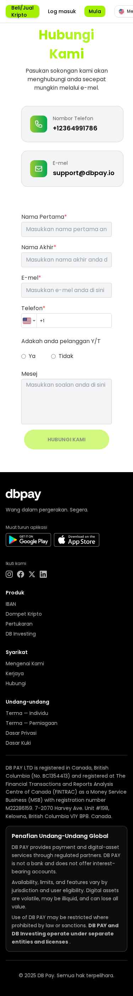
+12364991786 (75, 128)
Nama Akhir (38, 247)
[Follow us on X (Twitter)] (31, 574)
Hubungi (16, 683)
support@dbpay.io (84, 172)
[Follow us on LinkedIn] (43, 574)
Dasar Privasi (21, 733)
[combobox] (29, 320)
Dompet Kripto (24, 613)
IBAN (11, 604)
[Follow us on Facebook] (20, 574)
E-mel (31, 278)
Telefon (33, 308)
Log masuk (62, 11)
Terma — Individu (27, 713)
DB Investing (21, 633)
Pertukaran (19, 623)
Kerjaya (15, 673)
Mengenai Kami (25, 663)
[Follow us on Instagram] (9, 574)
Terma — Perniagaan (31, 723)
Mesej (29, 374)
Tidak (66, 356)
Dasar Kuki (18, 742)
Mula (95, 11)
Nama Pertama (44, 217)
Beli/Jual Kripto (22, 11)
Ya (32, 356)
